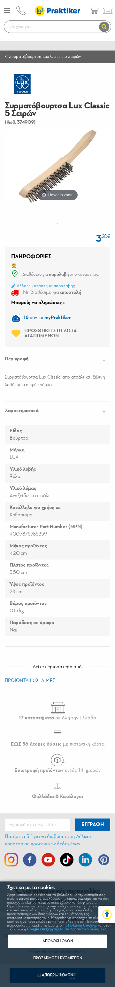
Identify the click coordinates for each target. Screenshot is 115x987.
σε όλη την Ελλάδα (57, 718)
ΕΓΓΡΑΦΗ (92, 824)
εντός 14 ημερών (57, 770)
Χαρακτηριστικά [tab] (22, 410)
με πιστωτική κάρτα (57, 744)
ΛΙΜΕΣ (48, 680)
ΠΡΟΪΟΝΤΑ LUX (22, 680)
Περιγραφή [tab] (16, 359)
